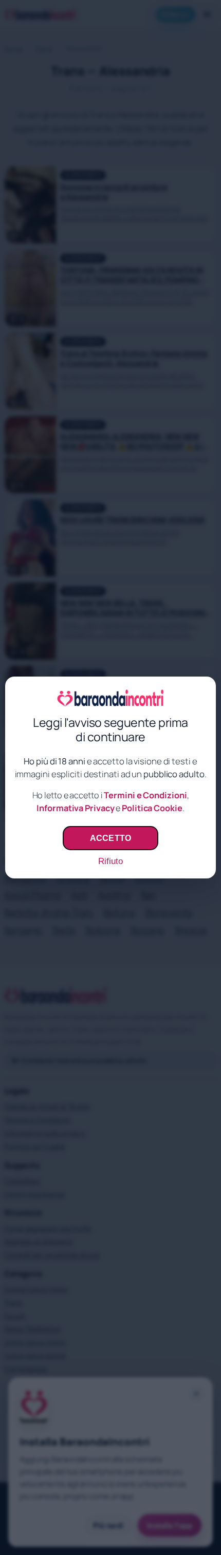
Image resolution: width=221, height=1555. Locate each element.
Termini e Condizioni (145, 795)
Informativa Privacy (75, 808)
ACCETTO (110, 837)
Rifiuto (110, 861)
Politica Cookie (152, 808)
